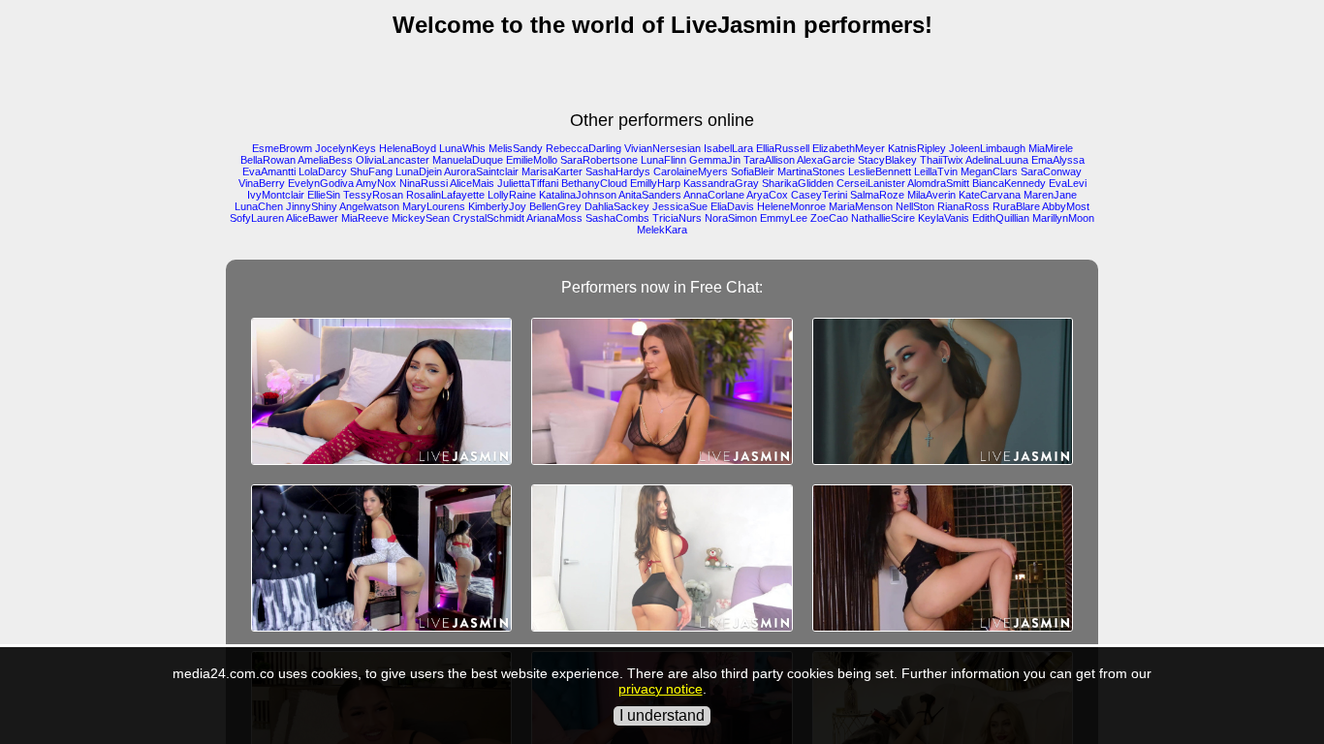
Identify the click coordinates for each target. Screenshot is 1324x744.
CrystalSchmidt (488, 218)
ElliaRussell (782, 148)
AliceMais (472, 183)
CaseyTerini (819, 195)
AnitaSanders (649, 195)
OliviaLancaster (392, 160)
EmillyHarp (655, 183)
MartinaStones (811, 171)
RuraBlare (1016, 206)
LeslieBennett (879, 171)
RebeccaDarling (583, 148)
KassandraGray (721, 183)
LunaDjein (418, 171)
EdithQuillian (1000, 218)
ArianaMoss (554, 218)
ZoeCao (829, 218)
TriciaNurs (677, 218)
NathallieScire (883, 218)
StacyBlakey (887, 160)
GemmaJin (715, 160)
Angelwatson (369, 206)
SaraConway (1051, 171)
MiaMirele (1050, 148)
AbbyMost (1065, 206)
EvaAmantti (269, 171)
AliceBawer (312, 218)
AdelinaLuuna (996, 160)
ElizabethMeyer (848, 148)
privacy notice (660, 689)
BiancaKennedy (1009, 183)
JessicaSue (680, 206)
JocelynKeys (345, 148)
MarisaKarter (552, 171)
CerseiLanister (870, 183)
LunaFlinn (663, 160)
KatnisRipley (917, 148)
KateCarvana (990, 195)
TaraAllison (769, 160)
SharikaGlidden (798, 183)
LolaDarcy (323, 171)
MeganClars (989, 171)
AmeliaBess (325, 160)
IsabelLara (728, 148)
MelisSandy (516, 148)
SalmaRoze (877, 195)
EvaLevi (1068, 183)
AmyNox (376, 183)
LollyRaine (512, 195)
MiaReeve (365, 218)
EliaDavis (732, 206)
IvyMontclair (275, 195)
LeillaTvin (936, 171)
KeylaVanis (943, 218)
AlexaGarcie (826, 160)
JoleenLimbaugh (987, 148)
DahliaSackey (616, 206)
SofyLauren (257, 218)
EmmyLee (783, 218)
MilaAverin (931, 195)
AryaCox (767, 195)
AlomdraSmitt (938, 183)
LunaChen (259, 206)
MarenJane (1050, 195)
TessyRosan (373, 195)
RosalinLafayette (445, 195)
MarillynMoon (1063, 218)
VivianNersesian (662, 148)
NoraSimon (731, 218)
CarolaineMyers (690, 171)
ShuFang (371, 171)
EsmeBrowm (282, 148)
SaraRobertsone (599, 160)
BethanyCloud (594, 183)
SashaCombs (617, 218)
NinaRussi (423, 183)
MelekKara (662, 229)
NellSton (915, 206)
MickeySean (421, 218)
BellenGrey (555, 206)
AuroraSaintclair (481, 171)
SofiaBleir (752, 171)
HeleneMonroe (791, 206)
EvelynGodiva (321, 183)
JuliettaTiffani (527, 183)
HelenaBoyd (407, 148)
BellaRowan (268, 160)
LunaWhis (462, 148)
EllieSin (323, 195)
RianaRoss (963, 206)
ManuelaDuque (467, 160)
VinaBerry (261, 183)
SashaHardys (617, 171)
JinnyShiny (311, 206)
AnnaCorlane (713, 195)
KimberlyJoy (497, 206)
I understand (662, 715)
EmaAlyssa (1058, 160)
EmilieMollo (531, 160)
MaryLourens (433, 206)
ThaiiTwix (941, 160)
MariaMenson (861, 206)
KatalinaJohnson (577, 195)
